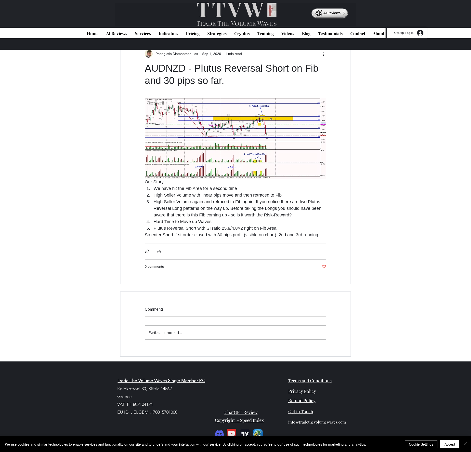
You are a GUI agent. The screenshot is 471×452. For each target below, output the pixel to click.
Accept (450, 444)
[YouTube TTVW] (231, 433)
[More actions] (323, 54)
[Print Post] (159, 251)
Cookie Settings (421, 444)
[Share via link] (147, 251)
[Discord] (219, 433)
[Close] (465, 444)
